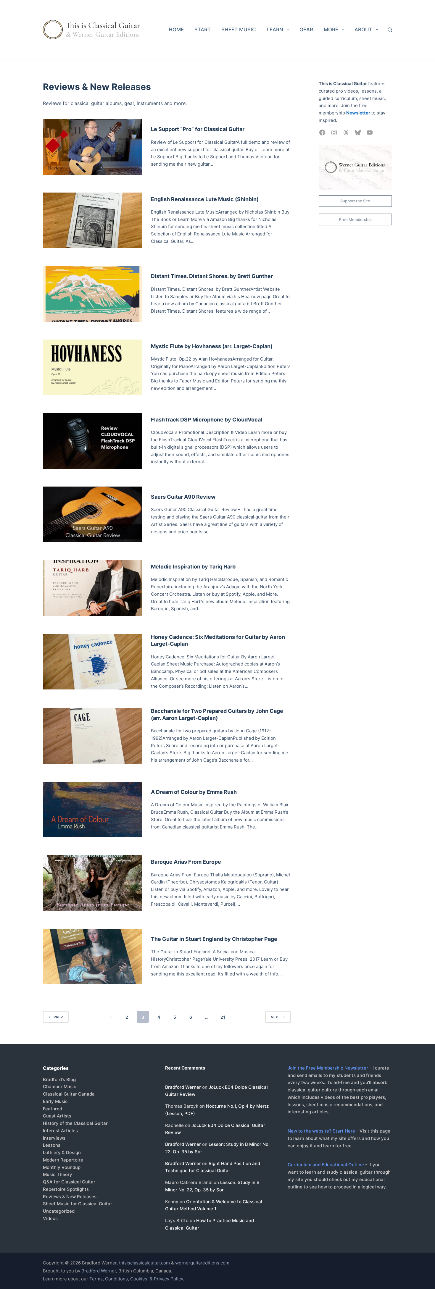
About (363, 30)
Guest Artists (57, 1116)
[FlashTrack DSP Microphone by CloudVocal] (92, 441)
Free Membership (355, 219)
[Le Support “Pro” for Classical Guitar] (92, 147)
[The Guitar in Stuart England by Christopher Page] (92, 957)
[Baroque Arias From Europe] (92, 883)
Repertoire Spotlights (66, 1189)
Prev (58, 1017)
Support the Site (355, 200)
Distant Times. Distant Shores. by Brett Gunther (212, 276)
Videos (50, 1218)
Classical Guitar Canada (69, 1094)
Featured (52, 1109)
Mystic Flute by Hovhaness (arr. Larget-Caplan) (212, 346)
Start (202, 30)
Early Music (55, 1101)
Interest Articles (60, 1130)
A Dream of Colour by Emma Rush (194, 792)
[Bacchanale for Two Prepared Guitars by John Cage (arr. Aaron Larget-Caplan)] (92, 736)
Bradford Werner (183, 1087)
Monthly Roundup (61, 1167)
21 (222, 1017)
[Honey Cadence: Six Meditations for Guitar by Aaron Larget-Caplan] (92, 662)
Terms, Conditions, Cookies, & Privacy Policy (136, 1279)
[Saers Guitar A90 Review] (92, 514)
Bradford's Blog (59, 1079)
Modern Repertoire (63, 1160)
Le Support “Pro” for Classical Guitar (197, 129)
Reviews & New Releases (69, 1196)
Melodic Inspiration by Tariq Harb (193, 566)
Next (275, 1017)
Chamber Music (59, 1086)
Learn (275, 30)
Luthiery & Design (62, 1152)
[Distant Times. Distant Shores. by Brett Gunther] (92, 294)
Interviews (54, 1138)
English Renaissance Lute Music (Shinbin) (205, 199)
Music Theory (57, 1174)
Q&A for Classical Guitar (69, 1182)
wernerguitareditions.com (202, 1263)
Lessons (51, 1145)
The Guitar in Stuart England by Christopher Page (214, 939)
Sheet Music (238, 30)
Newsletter (358, 113)
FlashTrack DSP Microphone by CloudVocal (206, 419)
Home (176, 30)
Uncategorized (59, 1211)
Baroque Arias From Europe (186, 862)
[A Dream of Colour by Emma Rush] (92, 810)
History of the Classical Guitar (75, 1123)
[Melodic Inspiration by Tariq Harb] (92, 588)
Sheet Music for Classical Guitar (77, 1203)
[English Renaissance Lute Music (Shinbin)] (92, 220)
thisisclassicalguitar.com (144, 1263)
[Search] (390, 30)
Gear (306, 30)
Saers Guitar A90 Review (183, 497)
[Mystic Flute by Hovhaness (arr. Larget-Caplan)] (92, 367)
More (331, 30)
